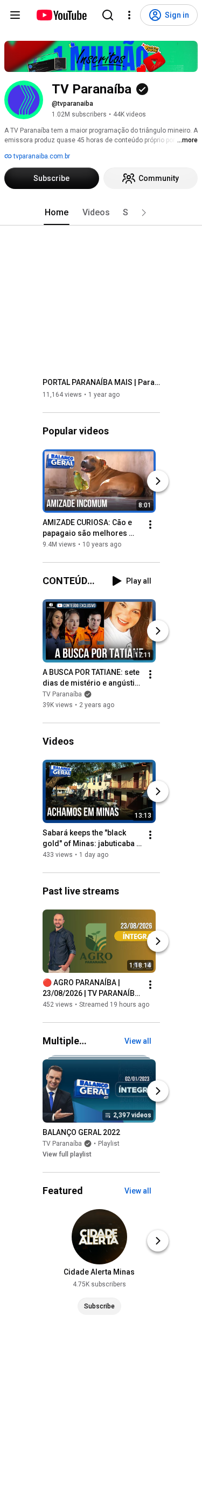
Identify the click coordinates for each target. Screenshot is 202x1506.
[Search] (107, 15)
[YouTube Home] (61, 15)
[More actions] (150, 524)
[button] (144, 212)
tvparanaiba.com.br (41, 156)
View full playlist (67, 1154)
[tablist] (101, 212)
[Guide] (15, 15)
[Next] (158, 481)
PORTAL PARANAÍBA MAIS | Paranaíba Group (102, 382)
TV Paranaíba (62, 694)
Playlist (109, 1143)
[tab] (56, 212)
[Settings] (129, 15)
